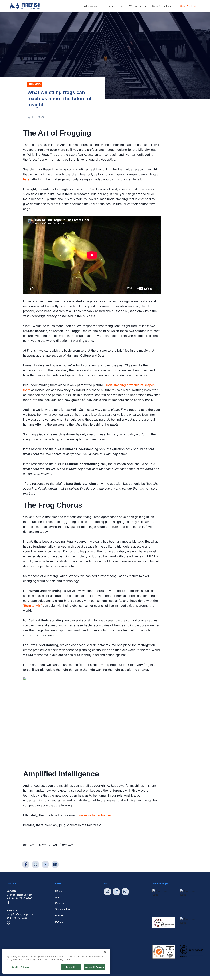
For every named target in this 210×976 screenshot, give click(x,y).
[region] (56, 961)
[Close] (105, 952)
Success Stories (115, 6)
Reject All (70, 967)
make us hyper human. (95, 815)
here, (26, 179)
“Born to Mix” (32, 605)
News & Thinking (161, 6)
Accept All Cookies (94, 967)
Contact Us (188, 6)
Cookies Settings (20, 967)
